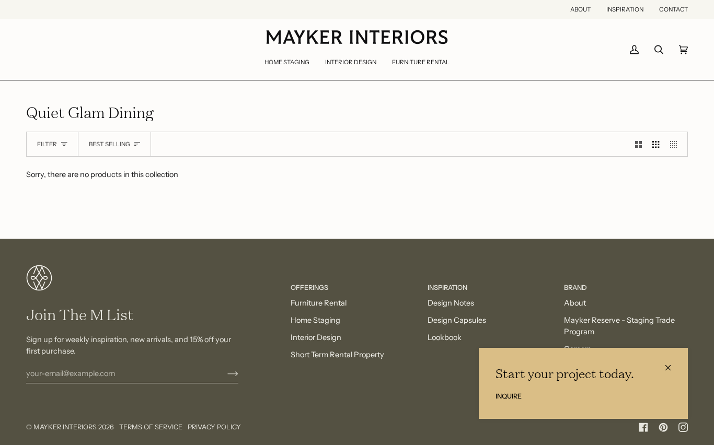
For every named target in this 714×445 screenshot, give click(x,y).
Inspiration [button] (447, 287)
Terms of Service (150, 427)
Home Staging (315, 320)
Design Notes (451, 303)
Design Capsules (457, 320)
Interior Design (316, 337)
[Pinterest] (663, 427)
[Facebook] (643, 427)
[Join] (224, 373)
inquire (509, 396)
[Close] (672, 363)
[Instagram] (683, 427)
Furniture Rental (319, 303)
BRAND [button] (575, 287)
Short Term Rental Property (337, 354)
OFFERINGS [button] (309, 287)
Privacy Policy (214, 427)
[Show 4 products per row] (676, 144)
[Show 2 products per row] (638, 144)
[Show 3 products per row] (655, 144)
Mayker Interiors (65, 427)
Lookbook (445, 337)
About (575, 303)
